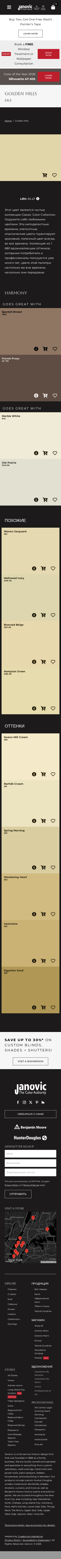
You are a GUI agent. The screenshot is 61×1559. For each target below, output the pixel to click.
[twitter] (30, 1102)
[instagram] (24, 1102)
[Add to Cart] (45, 175)
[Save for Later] (54, 175)
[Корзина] (53, 7)
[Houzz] (43, 1102)
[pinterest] (36, 1102)
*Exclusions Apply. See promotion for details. (30, 1525)
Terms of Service (31, 1185)
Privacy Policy (12, 1185)
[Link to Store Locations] (30, 1237)
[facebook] (18, 1102)
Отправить (18, 1194)
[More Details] (36, 349)
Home (8, 120)
